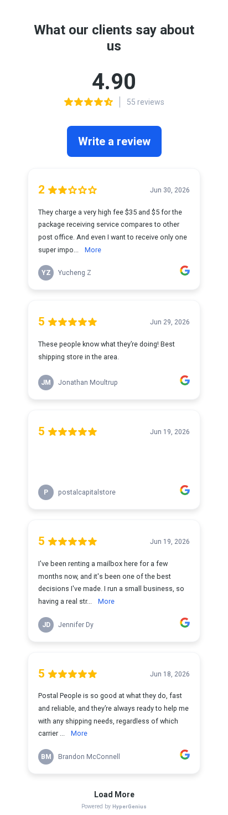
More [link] (93, 250)
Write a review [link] (114, 141)
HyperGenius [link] (129, 806)
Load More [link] (114, 794)
